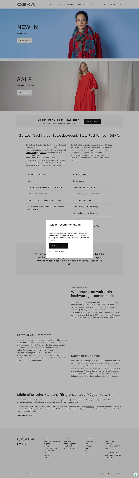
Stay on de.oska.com (56, 251)
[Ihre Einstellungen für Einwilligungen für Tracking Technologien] (135, 474)
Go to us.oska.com (58, 246)
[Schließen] (90, 223)
